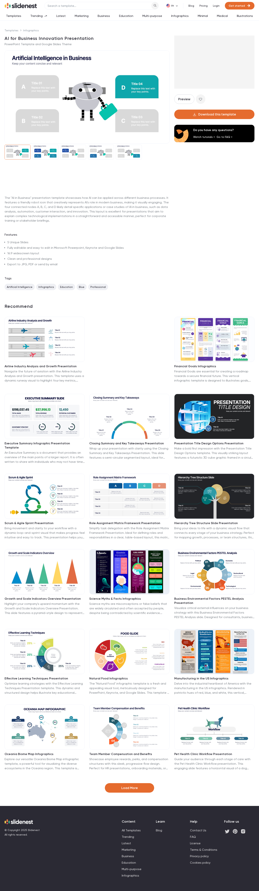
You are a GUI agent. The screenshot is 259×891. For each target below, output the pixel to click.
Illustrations (245, 16)
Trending (36, 16)
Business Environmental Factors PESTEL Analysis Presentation (209, 601)
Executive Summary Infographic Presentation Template (37, 445)
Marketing (82, 16)
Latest (61, 16)
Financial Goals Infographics (195, 366)
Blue (81, 286)
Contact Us (198, 830)
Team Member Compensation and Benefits (120, 754)
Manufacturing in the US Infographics (201, 678)
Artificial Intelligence (19, 286)
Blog (191, 5)
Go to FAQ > (224, 136)
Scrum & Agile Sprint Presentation (29, 523)
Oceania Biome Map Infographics (29, 754)
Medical (222, 16)
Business (104, 16)
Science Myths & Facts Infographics (115, 598)
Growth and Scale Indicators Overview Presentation (43, 598)
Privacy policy (199, 856)
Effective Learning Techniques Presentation (36, 678)
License (195, 843)
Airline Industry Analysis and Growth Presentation (41, 366)
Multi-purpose (152, 16)
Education (126, 16)
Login (216, 5)
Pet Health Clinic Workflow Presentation (203, 754)
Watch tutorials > (204, 136)
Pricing (203, 5)
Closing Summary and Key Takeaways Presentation (126, 443)
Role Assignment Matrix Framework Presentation (124, 523)
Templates (13, 16)
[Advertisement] (87, 195)
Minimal (203, 16)
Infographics (180, 16)
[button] (10, 97)
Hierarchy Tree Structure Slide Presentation (206, 523)
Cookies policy (200, 862)
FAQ (193, 837)
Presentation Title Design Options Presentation (208, 443)
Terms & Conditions (203, 850)
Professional (98, 286)
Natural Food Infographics (108, 678)
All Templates (131, 830)
